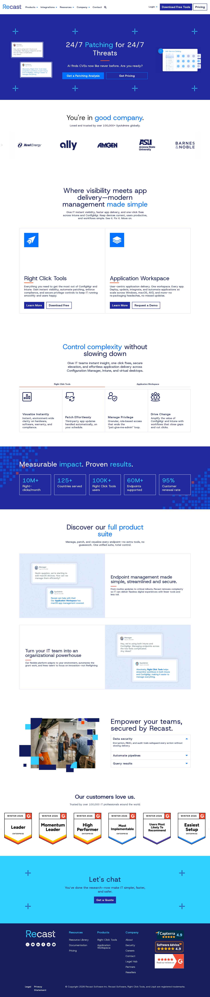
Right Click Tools (107, 940)
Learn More (34, 305)
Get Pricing (127, 76)
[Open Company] (89, 7)
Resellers (131, 972)
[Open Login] (157, 7)
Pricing (73, 950)
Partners (130, 967)
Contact (130, 956)
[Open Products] (37, 7)
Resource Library (79, 940)
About (129, 940)
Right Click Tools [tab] (62, 384)
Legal (28, 986)
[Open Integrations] (56, 7)
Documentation (78, 945)
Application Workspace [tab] (148, 384)
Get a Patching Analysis (83, 76)
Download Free (59, 305)
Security (130, 945)
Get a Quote (105, 900)
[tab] (150, 738)
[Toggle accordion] (186, 738)
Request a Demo (146, 305)
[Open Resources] (73, 7)
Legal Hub (131, 961)
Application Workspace (103, 946)
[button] (1, 829)
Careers (130, 950)
